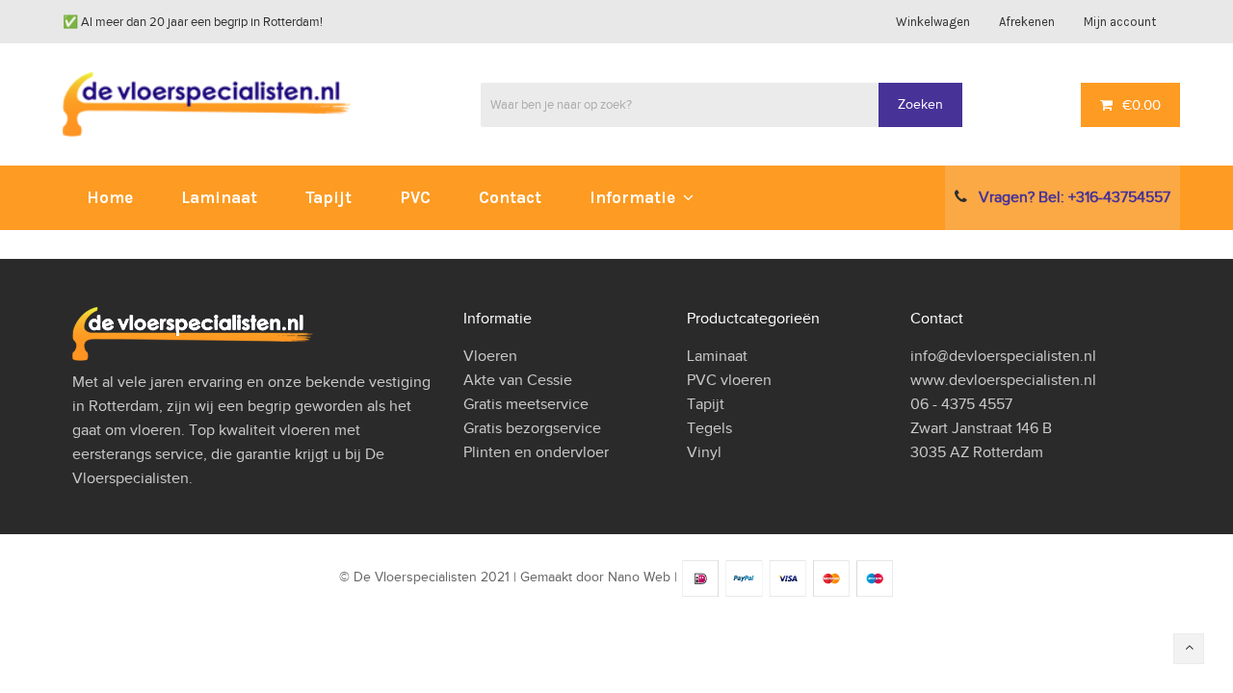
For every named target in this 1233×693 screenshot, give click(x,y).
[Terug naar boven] (1188, 648)
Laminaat (717, 356)
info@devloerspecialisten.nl (1003, 356)
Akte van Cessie (517, 380)
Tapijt (705, 404)
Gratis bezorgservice (532, 428)
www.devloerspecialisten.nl (1003, 380)
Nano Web (639, 578)
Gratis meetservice (526, 404)
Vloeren (490, 356)
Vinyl (704, 452)
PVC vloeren (729, 380)
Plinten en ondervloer (536, 452)
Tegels (709, 428)
